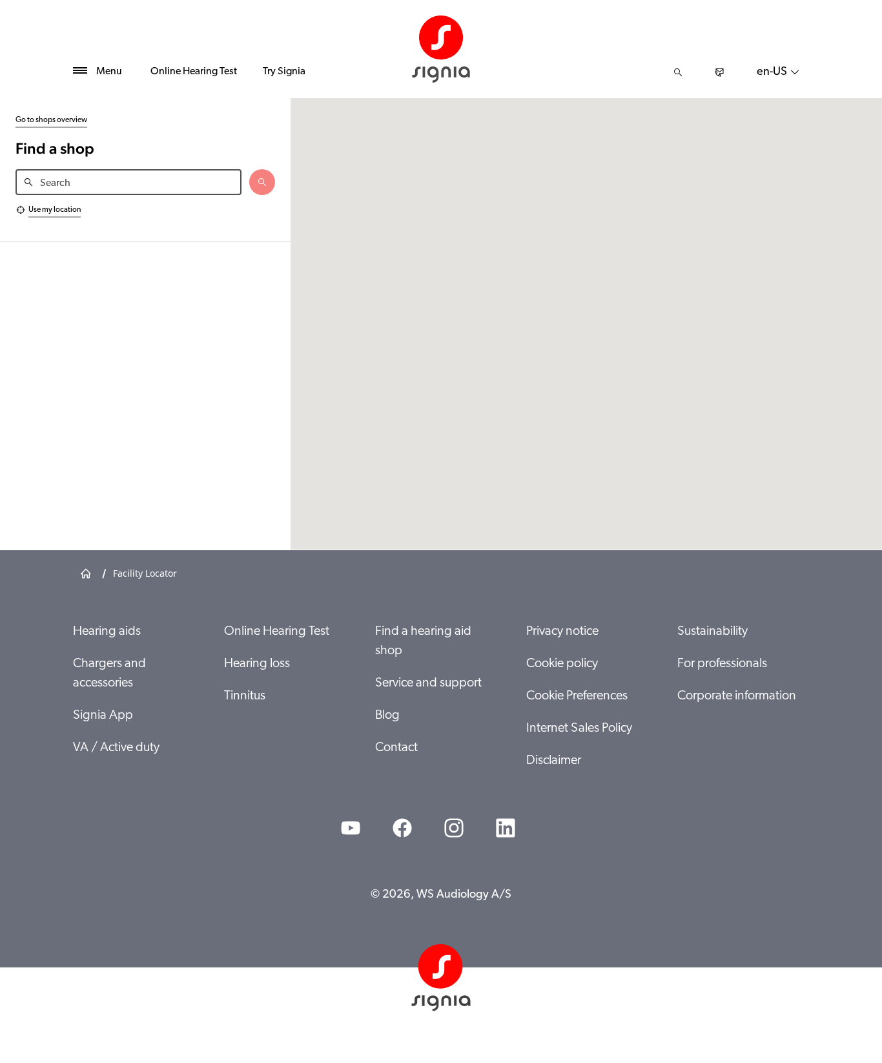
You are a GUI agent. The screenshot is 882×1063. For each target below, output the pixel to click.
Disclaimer (553, 760)
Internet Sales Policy (579, 728)
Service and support (428, 683)
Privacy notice (562, 631)
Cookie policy (562, 663)
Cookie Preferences (577, 696)
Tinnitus (244, 696)
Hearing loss (257, 663)
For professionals (722, 663)
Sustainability (712, 631)
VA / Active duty (116, 747)
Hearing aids (107, 631)
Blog (387, 715)
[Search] (678, 72)
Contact (396, 747)
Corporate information (736, 696)
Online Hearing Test (193, 72)
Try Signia (284, 72)
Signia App (103, 715)
